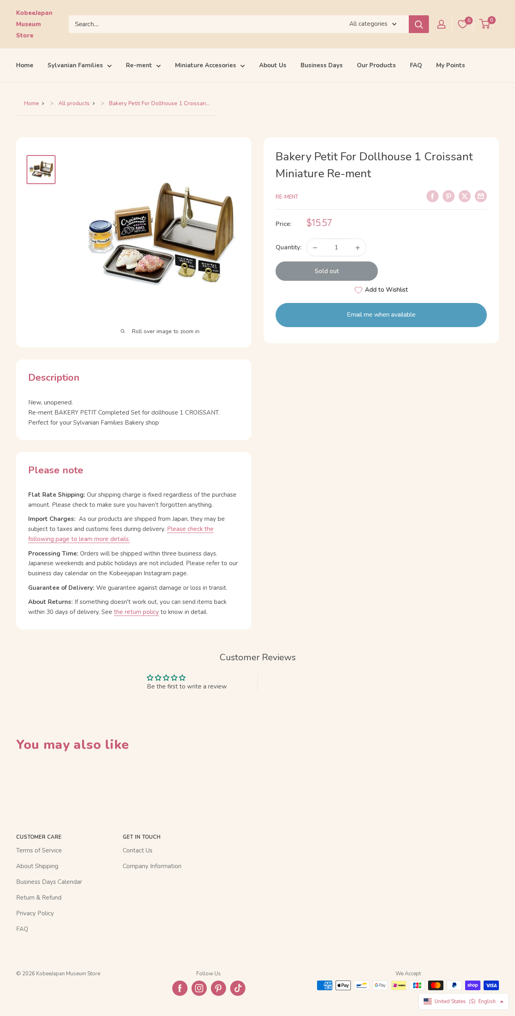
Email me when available (381, 315)
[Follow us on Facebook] (179, 988)
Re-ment (139, 65)
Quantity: (288, 248)
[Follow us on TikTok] (237, 988)
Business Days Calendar (49, 882)
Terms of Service (39, 850)
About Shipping (37, 866)
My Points (450, 65)
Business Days (322, 65)
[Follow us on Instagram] (199, 988)
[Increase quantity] (357, 247)
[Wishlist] (462, 24)
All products (74, 103)
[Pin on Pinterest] (449, 196)
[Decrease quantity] (315, 247)
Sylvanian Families (75, 65)
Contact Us (137, 850)
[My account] (441, 24)
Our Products (376, 65)
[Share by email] (481, 196)
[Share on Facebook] (432, 196)
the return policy (136, 612)
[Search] (419, 24)
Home (24, 65)
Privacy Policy (35, 913)
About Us (272, 65)
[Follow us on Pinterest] (218, 988)
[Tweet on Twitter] (465, 196)
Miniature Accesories (205, 65)
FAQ (416, 65)
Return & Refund (39, 898)
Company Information (152, 866)
